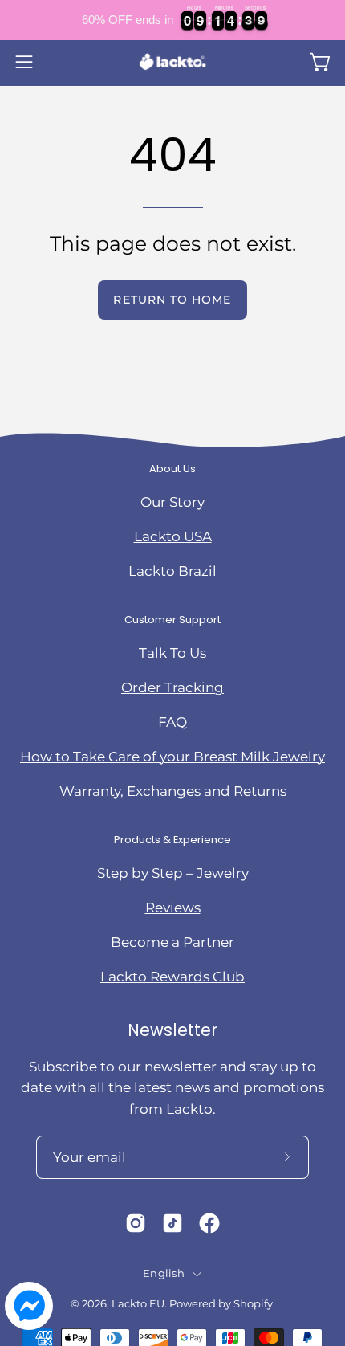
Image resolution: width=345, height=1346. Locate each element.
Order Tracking (172, 687)
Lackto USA (173, 536)
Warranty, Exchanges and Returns (172, 791)
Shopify (253, 1304)
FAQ (172, 722)
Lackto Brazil (172, 571)
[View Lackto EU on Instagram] (136, 1223)
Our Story (172, 502)
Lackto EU (138, 1304)
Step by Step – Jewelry (173, 873)
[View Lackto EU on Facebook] (209, 1223)
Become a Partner (172, 942)
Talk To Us (172, 653)
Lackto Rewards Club (172, 977)
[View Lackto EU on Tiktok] (172, 1223)
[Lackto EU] (172, 61)
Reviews (173, 907)
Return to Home (172, 299)
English (164, 1273)
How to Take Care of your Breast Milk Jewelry (172, 756)
